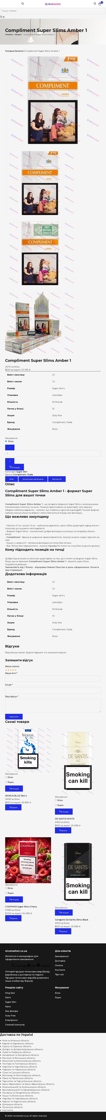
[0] (100, 3)
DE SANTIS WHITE (64, 819)
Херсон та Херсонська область (19, 1101)
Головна (9, 34)
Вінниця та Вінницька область (18, 1058)
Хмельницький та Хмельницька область (24, 1087)
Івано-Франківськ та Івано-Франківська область (28, 1084)
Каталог (18, 34)
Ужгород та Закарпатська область (21, 1093)
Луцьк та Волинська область (17, 1096)
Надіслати (13, 717)
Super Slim (21, 472)
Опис (11, 479)
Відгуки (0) (57, 479)
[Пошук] (22, 4)
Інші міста (7, 1110)
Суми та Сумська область (16, 1072)
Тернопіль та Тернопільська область (22, 1081)
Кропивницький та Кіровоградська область (26, 1090)
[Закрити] (4, 17)
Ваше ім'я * (11, 673)
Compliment (19, 474)
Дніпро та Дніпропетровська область (22, 1049)
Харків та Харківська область (18, 1043)
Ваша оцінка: (12, 666)
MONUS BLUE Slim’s (16, 796)
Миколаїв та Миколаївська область (21, 1061)
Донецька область (12, 1104)
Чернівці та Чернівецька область (20, 1098)
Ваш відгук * (11, 696)
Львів (30, 474)
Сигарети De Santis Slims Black (71, 920)
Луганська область (12, 1107)
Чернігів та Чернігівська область (19, 1067)
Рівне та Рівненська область (17, 1078)
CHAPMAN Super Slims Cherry (21, 906)
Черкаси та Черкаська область (19, 1069)
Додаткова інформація (33, 479)
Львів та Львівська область (16, 1052)
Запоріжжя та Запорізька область (20, 1055)
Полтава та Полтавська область (19, 1064)
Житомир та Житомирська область (21, 1075)
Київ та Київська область (15, 1040)
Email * (9, 685)
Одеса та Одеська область (16, 1046)
